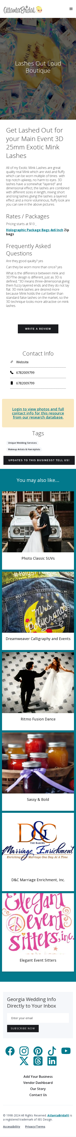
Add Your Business (38, 1077)
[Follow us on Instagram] (24, 1054)
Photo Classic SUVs (38, 558)
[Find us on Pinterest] (38, 1054)
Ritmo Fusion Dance (38, 719)
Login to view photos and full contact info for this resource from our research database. (38, 413)
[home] (23, 9)
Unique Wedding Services (22, 442)
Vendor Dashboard (38, 1083)
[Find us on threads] (38, 1064)
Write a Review (38, 328)
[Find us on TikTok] (52, 1054)
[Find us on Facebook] (10, 1054)
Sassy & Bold (38, 799)
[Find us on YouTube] (66, 1054)
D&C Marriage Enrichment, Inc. (38, 879)
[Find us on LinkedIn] (52, 1064)
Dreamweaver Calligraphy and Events (38, 638)
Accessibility (11, 1126)
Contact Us (38, 1095)
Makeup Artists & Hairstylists (24, 449)
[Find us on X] (24, 1064)
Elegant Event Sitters (38, 960)
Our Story (38, 1089)
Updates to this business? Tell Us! (39, 460)
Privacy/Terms (35, 1126)
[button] (71, 9)
